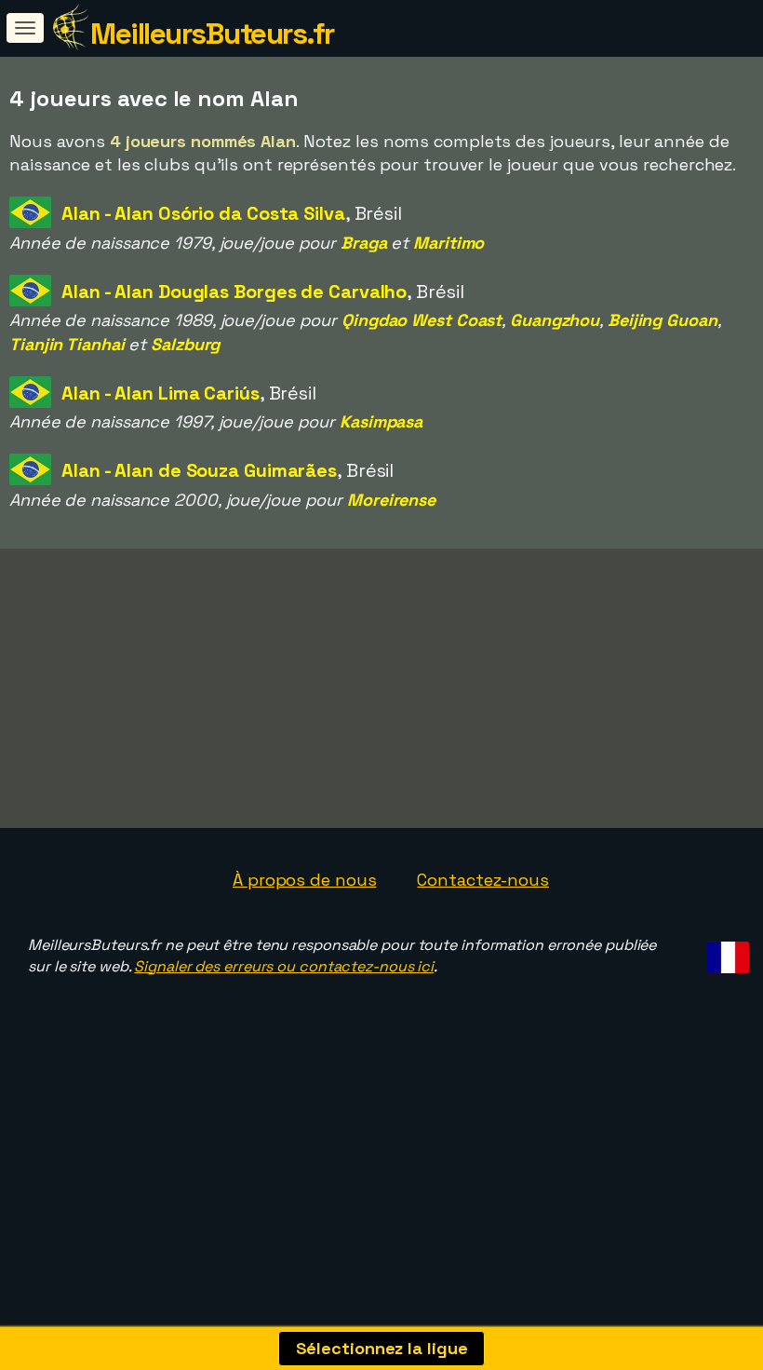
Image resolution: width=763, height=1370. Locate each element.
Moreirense (391, 499)
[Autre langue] (725, 952)
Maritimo (448, 242)
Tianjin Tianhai (67, 344)
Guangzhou (554, 320)
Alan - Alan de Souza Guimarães (199, 470)
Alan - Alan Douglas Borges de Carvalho (234, 291)
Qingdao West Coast (421, 320)
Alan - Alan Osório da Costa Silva (203, 213)
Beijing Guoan (662, 320)
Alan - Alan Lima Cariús (160, 393)
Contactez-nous (483, 879)
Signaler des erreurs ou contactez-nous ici (284, 966)
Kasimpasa (381, 421)
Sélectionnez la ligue (382, 1348)
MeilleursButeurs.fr (212, 33)
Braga (364, 242)
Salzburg (185, 344)
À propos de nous (304, 879)
